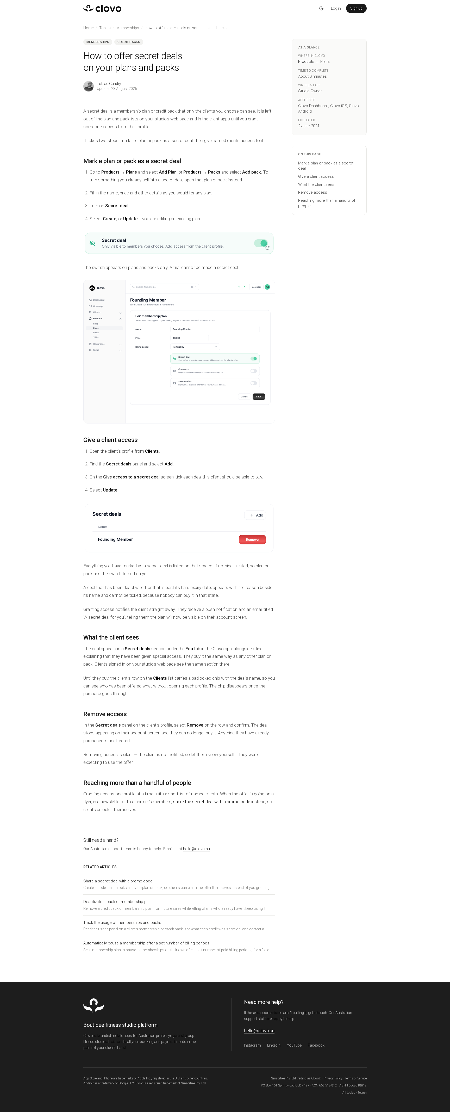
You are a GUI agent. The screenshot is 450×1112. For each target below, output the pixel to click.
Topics (105, 28)
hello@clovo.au (196, 848)
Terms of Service (356, 1078)
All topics (348, 1093)
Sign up (356, 8)
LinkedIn (273, 1045)
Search (362, 1093)
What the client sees (316, 184)
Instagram (252, 1045)
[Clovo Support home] (102, 8)
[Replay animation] (267, 247)
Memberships (127, 28)
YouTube (294, 1045)
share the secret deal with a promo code (211, 801)
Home (88, 28)
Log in (336, 8)
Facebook (316, 1045)
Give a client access (316, 176)
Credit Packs (128, 42)
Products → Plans (314, 61)
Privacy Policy (333, 1078)
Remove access (312, 192)
